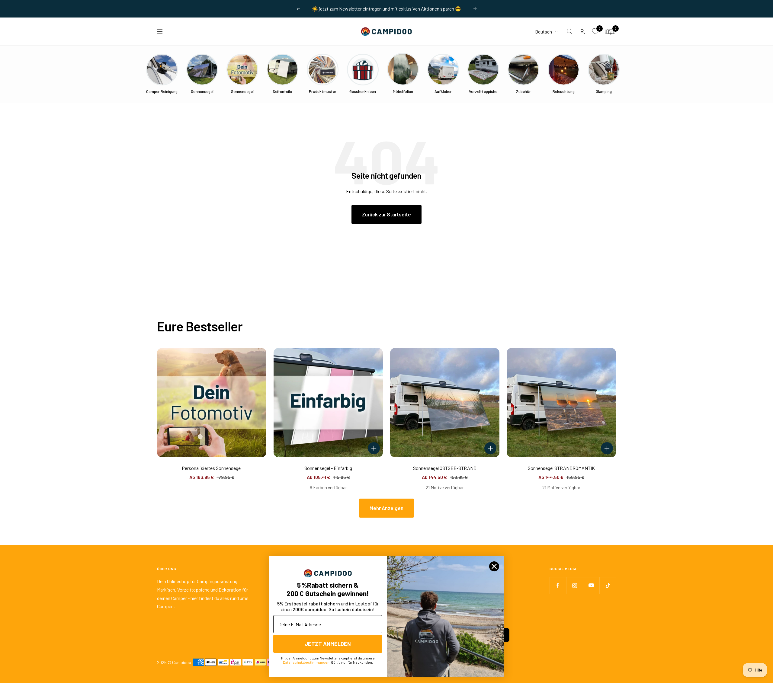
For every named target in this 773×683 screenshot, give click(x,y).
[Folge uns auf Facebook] (558, 585)
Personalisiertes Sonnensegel (212, 468)
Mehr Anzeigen (386, 508)
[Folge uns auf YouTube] (591, 585)
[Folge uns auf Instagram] (574, 585)
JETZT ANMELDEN (328, 643)
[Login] (582, 31)
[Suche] (569, 31)
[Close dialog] (494, 566)
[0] (595, 31)
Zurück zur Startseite (386, 214)
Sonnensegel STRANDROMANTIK (561, 468)
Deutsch (543, 31)
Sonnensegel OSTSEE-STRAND (444, 468)
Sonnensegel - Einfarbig (328, 468)
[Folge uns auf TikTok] (607, 585)
